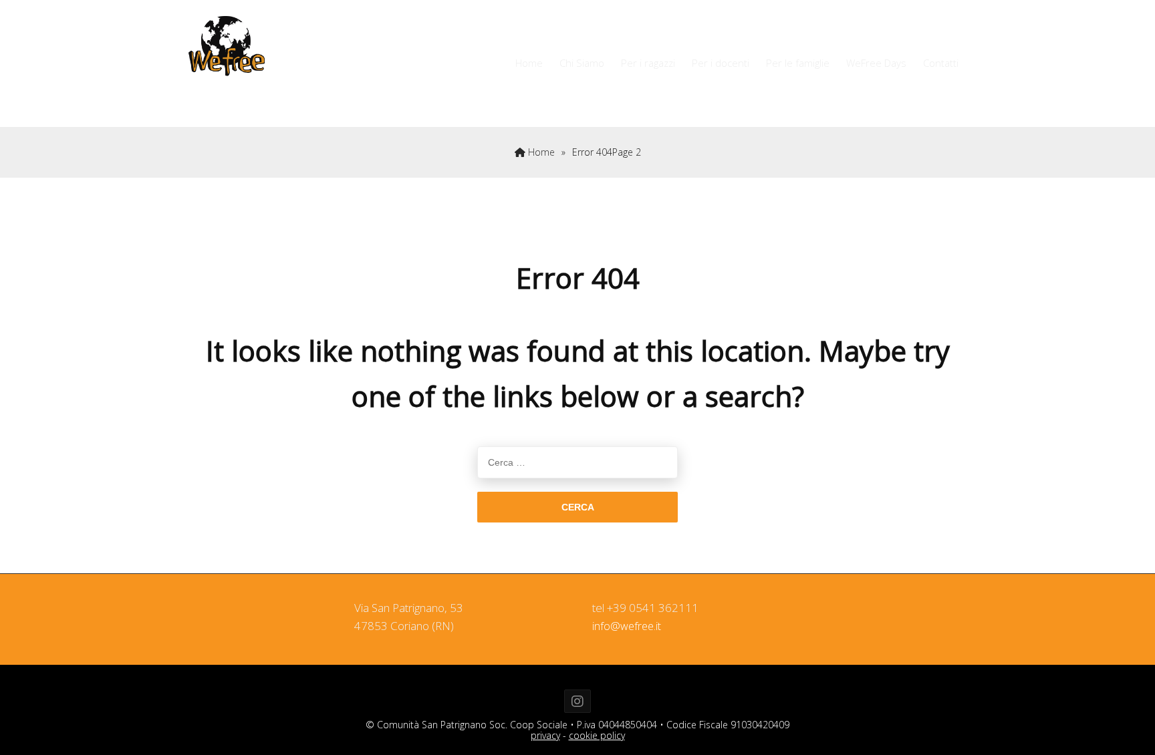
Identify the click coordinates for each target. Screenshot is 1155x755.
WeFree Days (876, 62)
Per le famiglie (797, 62)
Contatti (940, 62)
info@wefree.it (626, 626)
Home (529, 62)
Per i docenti (720, 62)
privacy (545, 735)
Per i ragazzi (648, 62)
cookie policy (597, 735)
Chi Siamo (581, 62)
